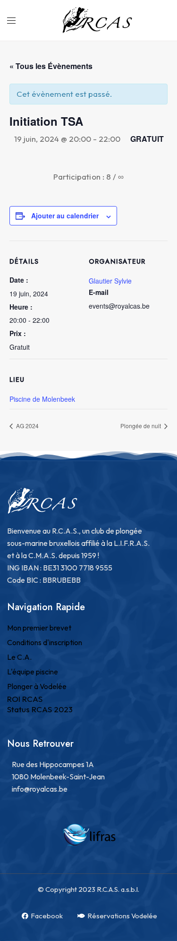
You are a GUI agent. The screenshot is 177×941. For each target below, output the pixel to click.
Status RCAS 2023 (40, 709)
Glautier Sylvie (110, 280)
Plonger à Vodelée (37, 686)
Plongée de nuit (141, 426)
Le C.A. (19, 657)
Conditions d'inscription (44, 642)
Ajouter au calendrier (65, 215)
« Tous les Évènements (51, 65)
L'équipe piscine (32, 671)
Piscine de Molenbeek (42, 399)
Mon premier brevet (39, 627)
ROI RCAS (24, 699)
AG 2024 (27, 426)
